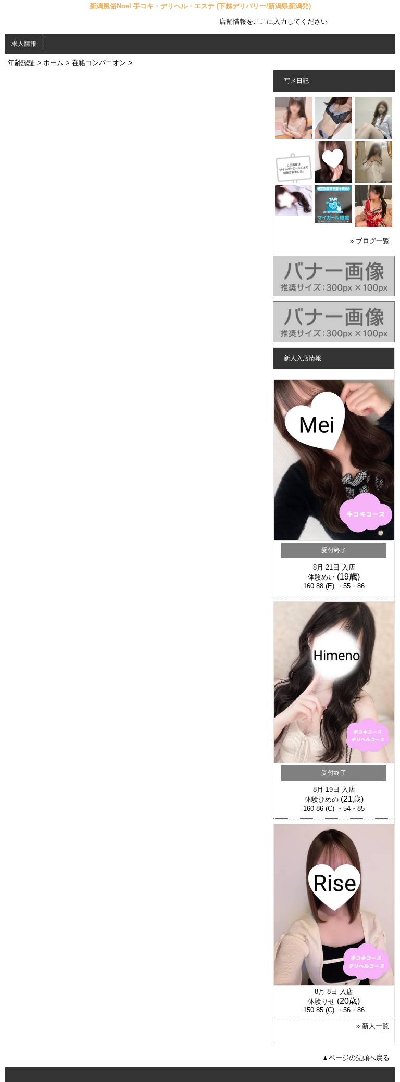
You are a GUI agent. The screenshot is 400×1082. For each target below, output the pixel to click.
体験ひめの (322, 799)
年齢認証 (21, 63)
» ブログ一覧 (370, 241)
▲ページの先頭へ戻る (356, 1058)
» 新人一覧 (372, 1026)
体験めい (321, 577)
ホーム (53, 63)
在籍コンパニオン (99, 63)
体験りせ (321, 1001)
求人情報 (23, 43)
